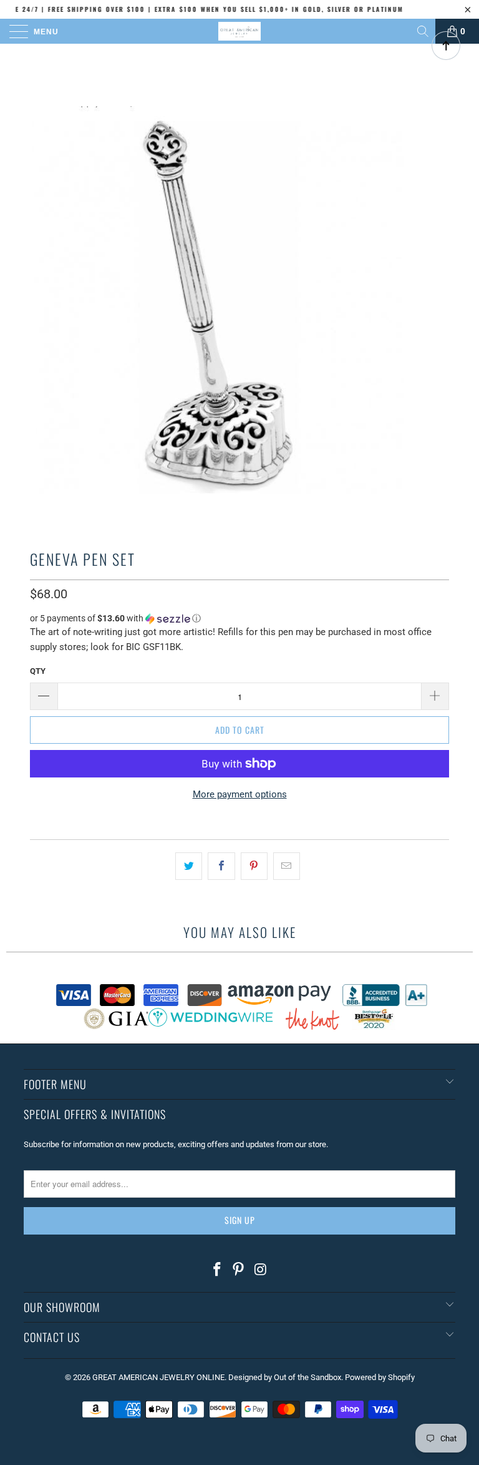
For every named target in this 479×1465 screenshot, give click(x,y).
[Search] (423, 31)
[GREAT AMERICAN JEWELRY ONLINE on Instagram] (260, 1270)
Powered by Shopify (380, 1377)
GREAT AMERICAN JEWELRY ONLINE (158, 1377)
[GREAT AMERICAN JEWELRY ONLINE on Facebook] (217, 1270)
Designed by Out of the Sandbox (284, 1377)
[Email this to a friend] (286, 866)
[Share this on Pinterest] (254, 866)
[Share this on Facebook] (221, 866)
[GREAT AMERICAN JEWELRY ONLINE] (239, 31)
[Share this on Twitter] (188, 866)
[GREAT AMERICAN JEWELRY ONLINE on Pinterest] (239, 1270)
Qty (38, 671)
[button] (239, 618)
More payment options (240, 794)
